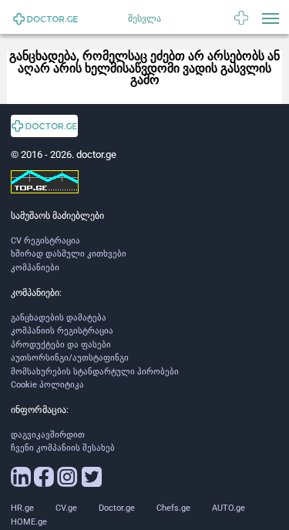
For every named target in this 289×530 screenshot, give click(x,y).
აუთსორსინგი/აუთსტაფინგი (70, 358)
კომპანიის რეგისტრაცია (62, 331)
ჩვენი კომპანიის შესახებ (63, 448)
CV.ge (66, 508)
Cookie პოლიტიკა (47, 385)
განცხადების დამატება (58, 318)
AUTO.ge (228, 508)
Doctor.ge (117, 508)
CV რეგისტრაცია (45, 241)
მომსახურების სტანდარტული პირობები (95, 372)
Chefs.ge (173, 508)
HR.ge (22, 508)
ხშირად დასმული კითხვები (68, 254)
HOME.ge (29, 522)
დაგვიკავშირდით (48, 435)
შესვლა (144, 18)
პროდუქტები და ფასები (61, 345)
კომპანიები (35, 268)
